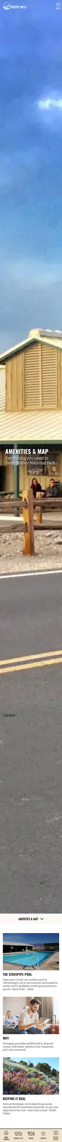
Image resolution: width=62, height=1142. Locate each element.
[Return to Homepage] (14, 6)
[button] (6, 1135)
